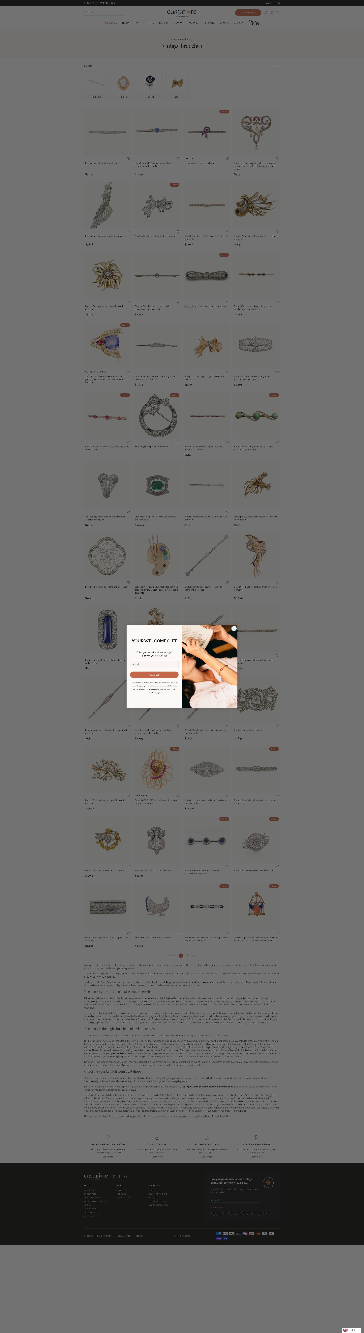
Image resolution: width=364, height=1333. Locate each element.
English (352, 1330)
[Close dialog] (233, 628)
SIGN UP (154, 675)
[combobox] (351, 1330)
